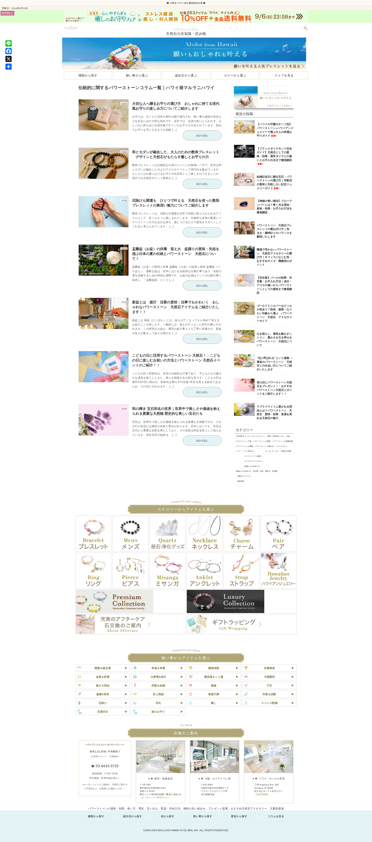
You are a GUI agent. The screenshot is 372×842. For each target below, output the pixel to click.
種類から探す (96, 816)
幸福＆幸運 (158, 668)
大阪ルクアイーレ (244, 476)
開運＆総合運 (103, 668)
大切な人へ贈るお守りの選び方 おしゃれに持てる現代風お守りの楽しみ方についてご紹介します (175, 106)
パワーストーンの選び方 (264, 446)
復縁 (213, 685)
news (288, 436)
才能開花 (269, 677)
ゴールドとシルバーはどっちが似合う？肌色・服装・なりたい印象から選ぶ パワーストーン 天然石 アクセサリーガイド (274, 313)
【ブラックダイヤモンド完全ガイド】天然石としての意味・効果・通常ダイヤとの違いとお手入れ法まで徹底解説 (274, 155)
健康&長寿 (102, 694)
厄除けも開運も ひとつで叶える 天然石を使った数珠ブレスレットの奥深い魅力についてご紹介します (175, 203)
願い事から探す (202, 816)
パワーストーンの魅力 (253, 456)
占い (277, 451)
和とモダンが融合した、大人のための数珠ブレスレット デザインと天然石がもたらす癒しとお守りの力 (175, 154)
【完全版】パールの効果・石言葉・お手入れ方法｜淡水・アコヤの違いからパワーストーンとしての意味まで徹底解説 (274, 284)
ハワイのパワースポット (253, 461)
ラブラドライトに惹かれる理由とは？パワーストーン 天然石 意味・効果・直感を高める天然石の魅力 (274, 412)
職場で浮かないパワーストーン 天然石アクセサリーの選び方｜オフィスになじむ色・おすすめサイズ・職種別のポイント (274, 256)
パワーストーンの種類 (244, 446)
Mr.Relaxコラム (278, 436)
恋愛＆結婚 (158, 685)
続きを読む (202, 135)
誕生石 (267, 471)
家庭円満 (213, 694)
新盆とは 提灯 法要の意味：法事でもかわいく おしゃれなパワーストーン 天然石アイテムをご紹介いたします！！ (175, 306)
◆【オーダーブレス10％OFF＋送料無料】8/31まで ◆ (186, 3)
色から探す (167, 816)
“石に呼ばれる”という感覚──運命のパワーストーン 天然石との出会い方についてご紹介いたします (275, 363)
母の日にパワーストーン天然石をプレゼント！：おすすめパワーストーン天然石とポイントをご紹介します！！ (274, 388)
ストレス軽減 (269, 703)
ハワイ (238, 451)
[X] (8, 59)
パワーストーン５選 (243, 441)
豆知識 (274, 471)
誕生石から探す (132, 816)
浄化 (158, 703)
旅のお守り (158, 711)
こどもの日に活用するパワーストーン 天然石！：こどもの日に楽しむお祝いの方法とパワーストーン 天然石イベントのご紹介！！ (176, 360)
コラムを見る (276, 816)
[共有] (8, 67)
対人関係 (158, 694)
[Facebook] (8, 51)
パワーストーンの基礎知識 (282, 441)
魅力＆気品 (102, 685)
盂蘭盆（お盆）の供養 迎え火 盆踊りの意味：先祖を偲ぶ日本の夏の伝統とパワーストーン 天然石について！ (175, 253)
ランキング (269, 451)
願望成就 (213, 668)
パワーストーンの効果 (261, 441)
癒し (213, 703)
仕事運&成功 (158, 677)
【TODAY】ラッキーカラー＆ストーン (251, 436)
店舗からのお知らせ (252, 466)
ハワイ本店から (249, 451)
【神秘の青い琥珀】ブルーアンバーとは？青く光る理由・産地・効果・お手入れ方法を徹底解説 (274, 206)
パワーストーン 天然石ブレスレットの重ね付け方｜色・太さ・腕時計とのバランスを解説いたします (274, 230)
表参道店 (240, 481)
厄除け (103, 703)
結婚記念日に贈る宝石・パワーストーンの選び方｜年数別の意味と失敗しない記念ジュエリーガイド (274, 182)
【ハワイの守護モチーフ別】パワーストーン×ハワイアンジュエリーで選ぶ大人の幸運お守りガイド (275, 129)
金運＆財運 (102, 677)
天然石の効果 (286, 451)
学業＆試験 (269, 694)
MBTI (269, 436)
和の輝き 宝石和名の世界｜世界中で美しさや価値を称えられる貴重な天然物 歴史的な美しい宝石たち (176, 411)
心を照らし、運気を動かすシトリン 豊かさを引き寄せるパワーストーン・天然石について (274, 339)
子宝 (269, 685)
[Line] (8, 43)
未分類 (255, 471)
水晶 (261, 471)
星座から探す (239, 816)
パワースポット (282, 446)
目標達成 (269, 668)
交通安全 (102, 711)
